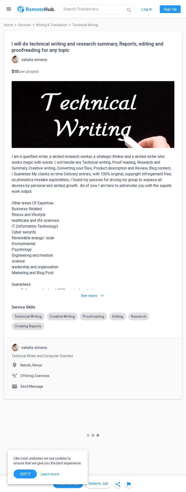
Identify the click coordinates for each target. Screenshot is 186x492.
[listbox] (93, 321)
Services (24, 25)
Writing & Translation (51, 25)
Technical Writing (85, 25)
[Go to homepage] (36, 9)
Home (8, 25)
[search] (97, 9)
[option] (28, 316)
